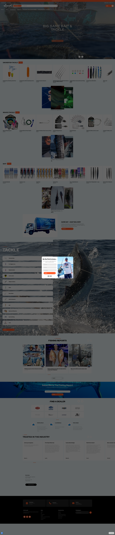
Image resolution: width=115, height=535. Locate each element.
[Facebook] (48, 276)
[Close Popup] (72, 257)
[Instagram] (49, 276)
